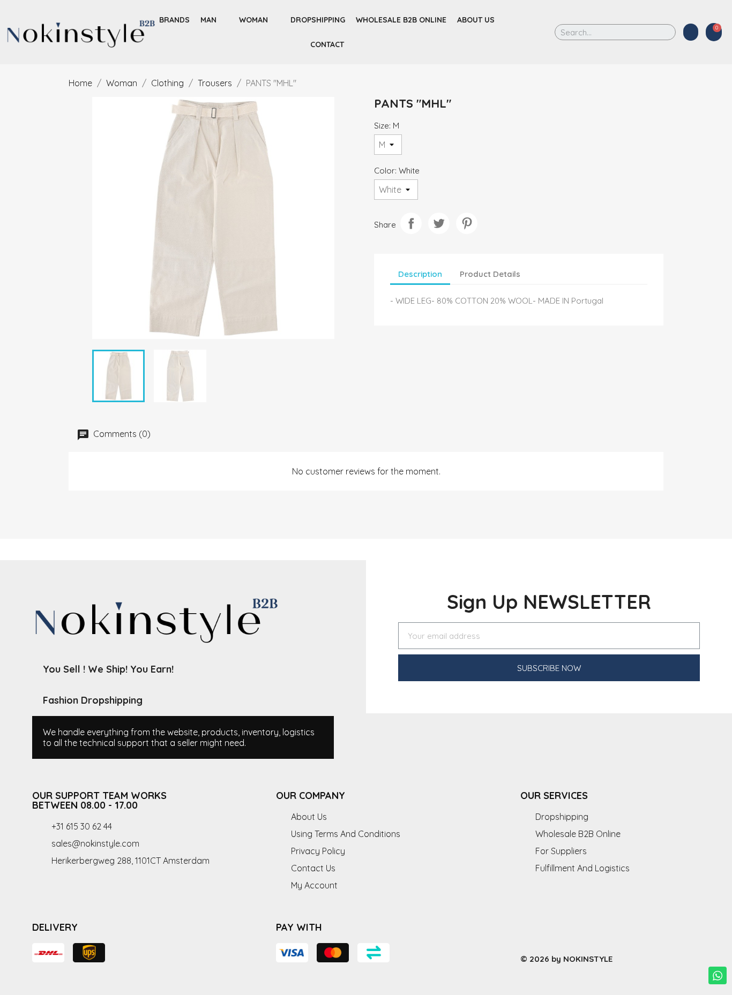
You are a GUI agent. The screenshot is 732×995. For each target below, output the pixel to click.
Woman (253, 20)
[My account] (690, 32)
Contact (327, 44)
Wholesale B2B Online (401, 20)
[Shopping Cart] (714, 32)
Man (208, 20)
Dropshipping (317, 20)
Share (411, 223)
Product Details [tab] (490, 274)
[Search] (660, 32)
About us (476, 20)
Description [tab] (420, 274)
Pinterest (466, 223)
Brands (174, 20)
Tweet (439, 223)
